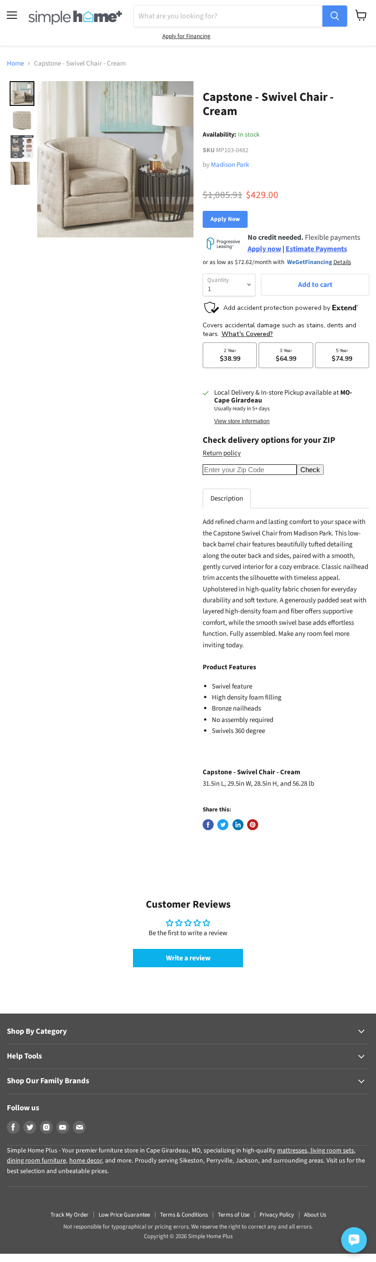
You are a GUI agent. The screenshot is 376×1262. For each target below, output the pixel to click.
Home (15, 63)
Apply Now (225, 219)
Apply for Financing (186, 36)
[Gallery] (100, 159)
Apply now (264, 249)
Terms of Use (233, 1215)
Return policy (222, 453)
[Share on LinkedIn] (237, 824)
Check (310, 470)
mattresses (292, 1150)
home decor (85, 1160)
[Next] (180, 159)
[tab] (227, 498)
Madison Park (230, 165)
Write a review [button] (188, 958)
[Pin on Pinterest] (252, 824)
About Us (315, 1215)
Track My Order (69, 1215)
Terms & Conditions (184, 1215)
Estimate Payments (316, 249)
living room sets (331, 1150)
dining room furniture (36, 1160)
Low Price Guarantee (124, 1215)
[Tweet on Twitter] (222, 824)
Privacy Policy (277, 1215)
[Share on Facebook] (208, 824)
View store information (242, 421)
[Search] (334, 16)
